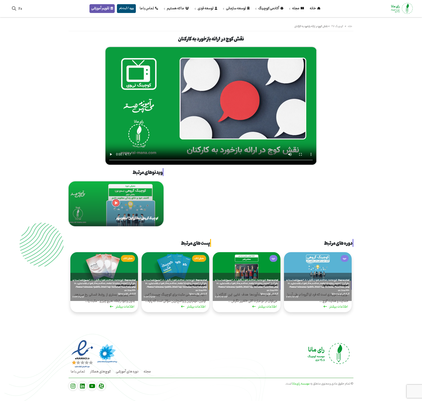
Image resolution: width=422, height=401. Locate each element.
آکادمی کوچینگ (269, 8)
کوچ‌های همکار (100, 371)
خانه (313, 8)
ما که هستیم (175, 8)
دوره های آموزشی (127, 371)
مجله (296, 8)
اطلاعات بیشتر (338, 307)
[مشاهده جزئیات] (101, 386)
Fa (20, 8)
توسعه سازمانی (236, 8)
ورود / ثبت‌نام (126, 8)
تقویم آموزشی (100, 8)
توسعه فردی (205, 8)
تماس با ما (147, 8)
